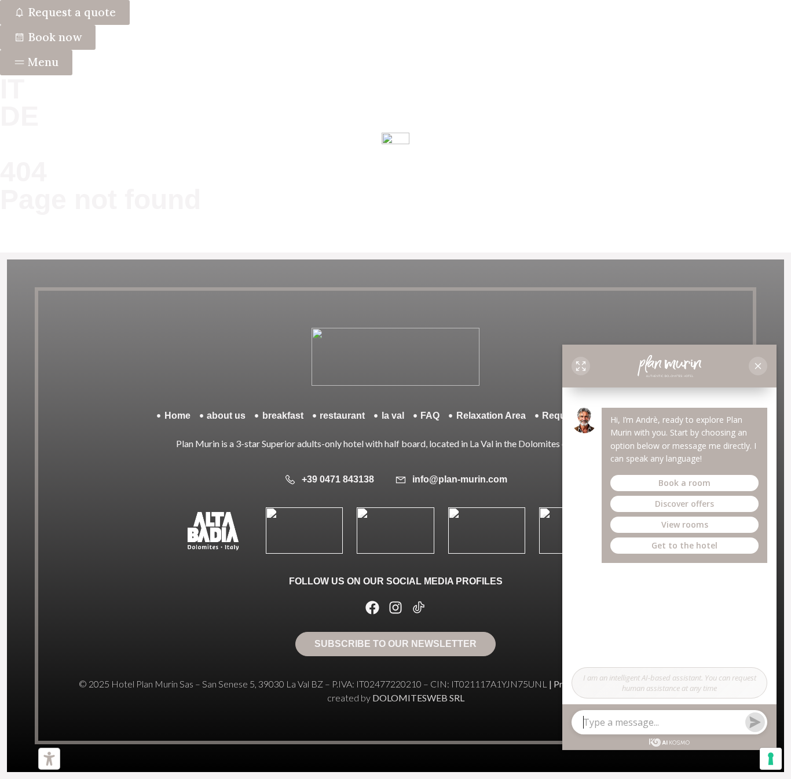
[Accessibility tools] (49, 759)
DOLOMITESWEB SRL (418, 697)
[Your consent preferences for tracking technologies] (771, 759)
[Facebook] (372, 608)
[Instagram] (395, 608)
